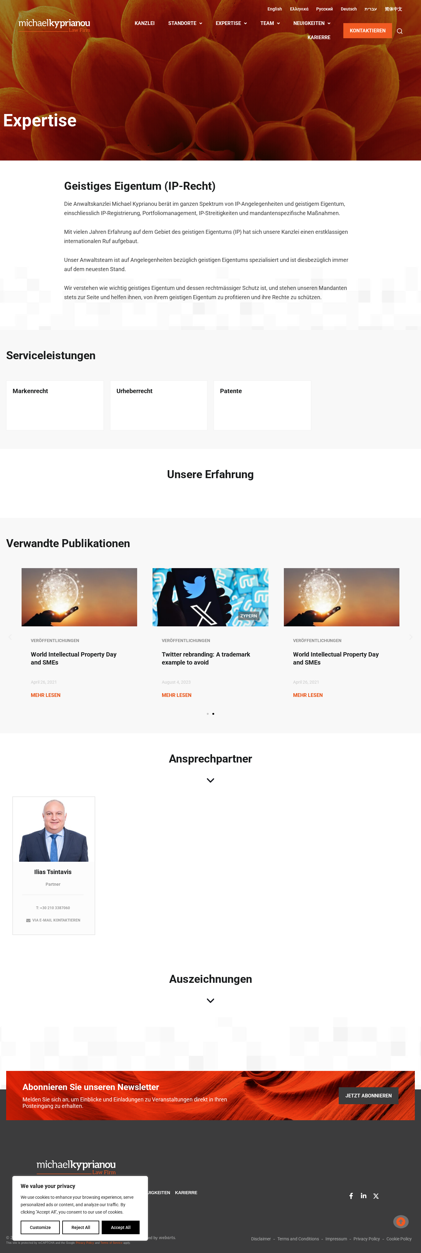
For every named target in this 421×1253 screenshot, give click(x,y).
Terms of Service (111, 1242)
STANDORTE (182, 23)
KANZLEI (145, 23)
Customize (40, 1227)
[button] (400, 31)
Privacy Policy (85, 1242)
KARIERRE (319, 37)
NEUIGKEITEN (309, 23)
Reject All (81, 1227)
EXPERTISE (228, 23)
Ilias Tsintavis (53, 872)
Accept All (121, 1227)
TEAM (267, 23)
